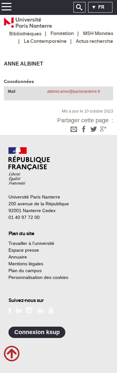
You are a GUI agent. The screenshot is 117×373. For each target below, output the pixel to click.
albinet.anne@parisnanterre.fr (73, 91)
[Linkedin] (18, 310)
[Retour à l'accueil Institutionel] (29, 166)
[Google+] (103, 129)
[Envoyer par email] (74, 129)
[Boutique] (40, 310)
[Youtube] (50, 310)
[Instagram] (29, 310)
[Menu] (6, 7)
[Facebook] (84, 129)
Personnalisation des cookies (38, 277)
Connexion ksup (37, 332)
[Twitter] (93, 129)
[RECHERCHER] (79, 7)
